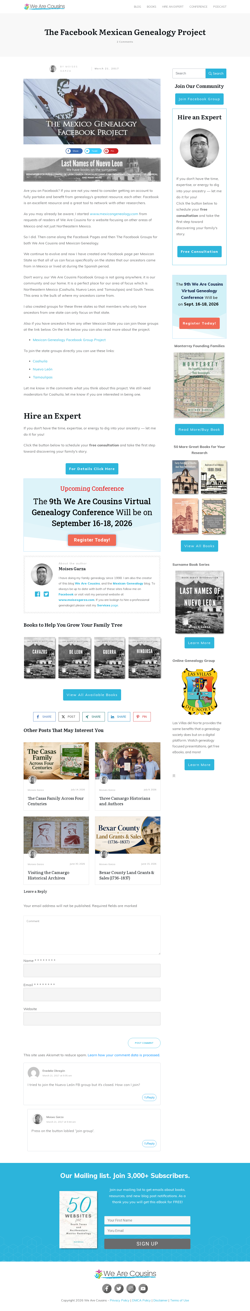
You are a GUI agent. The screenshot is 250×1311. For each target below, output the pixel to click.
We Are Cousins (87, 583)
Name (39, 960)
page (107, 605)
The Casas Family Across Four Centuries (56, 800)
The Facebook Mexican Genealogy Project (125, 31)
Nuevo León (42, 369)
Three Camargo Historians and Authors (124, 800)
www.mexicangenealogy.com (114, 214)
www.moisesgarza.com (76, 600)
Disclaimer (160, 1300)
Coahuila (40, 361)
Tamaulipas (43, 377)
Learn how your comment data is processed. (124, 1055)
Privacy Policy (119, 1300)
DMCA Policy (141, 1300)
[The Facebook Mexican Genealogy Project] (92, 112)
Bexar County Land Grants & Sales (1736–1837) (126, 875)
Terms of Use (179, 1300)
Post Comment (144, 1043)
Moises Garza (36, 789)
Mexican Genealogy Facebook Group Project (69, 340)
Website (30, 1009)
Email (39, 985)
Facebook (66, 594)
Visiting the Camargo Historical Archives (48, 875)
